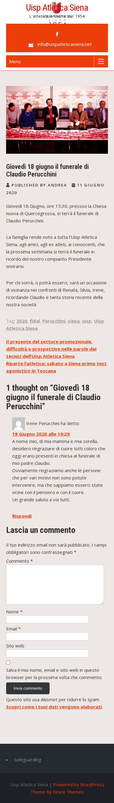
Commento (19, 561)
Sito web (15, 646)
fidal (35, 321)
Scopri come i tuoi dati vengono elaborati (54, 707)
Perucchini (53, 321)
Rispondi (22, 516)
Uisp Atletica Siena (57, 7)
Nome (14, 612)
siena (74, 321)
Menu (15, 61)
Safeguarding (27, 760)
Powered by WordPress (78, 784)
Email (13, 629)
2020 (21, 321)
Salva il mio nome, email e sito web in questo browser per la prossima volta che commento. (54, 673)
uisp (87, 321)
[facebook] (57, 34)
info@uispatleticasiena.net (64, 44)
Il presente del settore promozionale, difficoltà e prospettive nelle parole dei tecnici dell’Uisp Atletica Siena (51, 348)
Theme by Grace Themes (57, 792)
